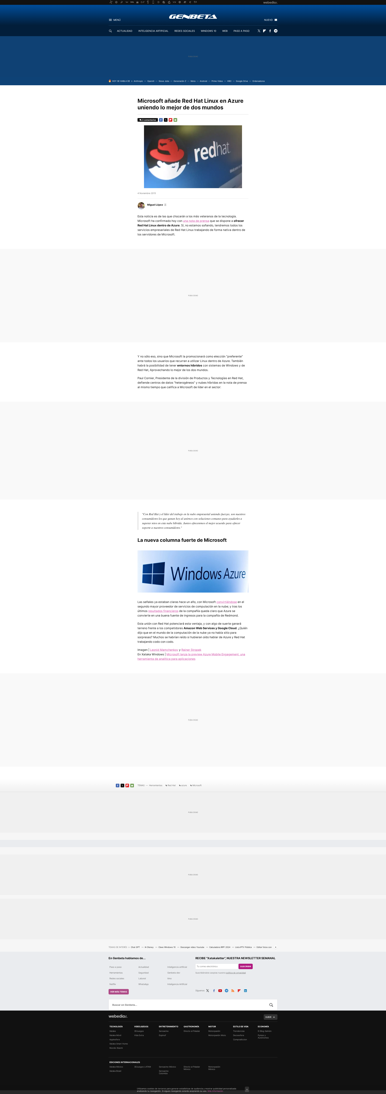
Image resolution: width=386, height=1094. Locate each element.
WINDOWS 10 (208, 30)
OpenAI (150, 81)
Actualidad (143, 967)
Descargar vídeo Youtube (192, 947)
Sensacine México (167, 1067)
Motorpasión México (214, 1068)
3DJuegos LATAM (142, 1067)
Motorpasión (214, 1031)
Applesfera (114, 1039)
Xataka (112, 1031)
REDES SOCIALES (184, 30)
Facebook (270, 31)
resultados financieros (163, 611)
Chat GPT (135, 947)
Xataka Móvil (115, 1035)
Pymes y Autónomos (263, 1036)
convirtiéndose (227, 602)
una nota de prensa (196, 221)
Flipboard (264, 31)
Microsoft (197, 785)
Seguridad (143, 972)
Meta (193, 81)
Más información (215, 1091)
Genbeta (193, 16)
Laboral (142, 978)
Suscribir (245, 966)
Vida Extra (139, 1035)
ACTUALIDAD (124, 30)
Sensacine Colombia (164, 1072)
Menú (117, 19)
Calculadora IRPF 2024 (220, 947)
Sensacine (164, 1031)
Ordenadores (258, 81)
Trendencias (239, 1031)
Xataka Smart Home (118, 1043)
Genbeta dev (173, 972)
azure (184, 785)
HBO (229, 81)
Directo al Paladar (192, 1031)
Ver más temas (118, 992)
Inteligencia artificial (177, 967)
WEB (225, 30)
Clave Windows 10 (167, 947)
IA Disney (149, 947)
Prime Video (217, 81)
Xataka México (116, 1067)
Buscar (271, 1005)
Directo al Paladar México (192, 1068)
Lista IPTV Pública (243, 947)
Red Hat (172, 785)
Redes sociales (116, 978)
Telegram (275, 31)
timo (169, 978)
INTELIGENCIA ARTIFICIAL (153, 30)
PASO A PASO (241, 30)
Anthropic (138, 81)
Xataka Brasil (115, 1071)
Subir (268, 1017)
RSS (232, 990)
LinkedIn (245, 990)
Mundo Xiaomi (116, 1048)
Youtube (220, 990)
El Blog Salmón (265, 1031)
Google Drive (242, 81)
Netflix (112, 984)
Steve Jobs (164, 81)
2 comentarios (149, 120)
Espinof (162, 1035)
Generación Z (180, 81)
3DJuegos (139, 1031)
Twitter (259, 31)
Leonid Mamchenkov (164, 650)
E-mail (175, 120)
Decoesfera (238, 1035)
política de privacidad (236, 973)
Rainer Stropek (191, 650)
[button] (156, 205)
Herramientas (155, 785)
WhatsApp (143, 984)
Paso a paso (115, 967)
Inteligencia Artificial (177, 984)
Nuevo (268, 19)
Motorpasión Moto (217, 1035)
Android (203, 81)
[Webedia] (118, 1016)
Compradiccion (240, 1039)
